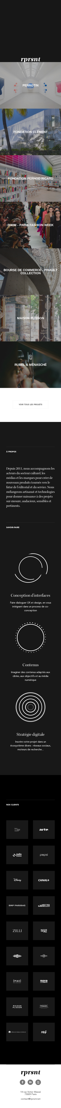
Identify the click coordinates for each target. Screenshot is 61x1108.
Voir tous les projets (30, 404)
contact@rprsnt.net (30, 1099)
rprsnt (30, 59)
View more (30, 85)
